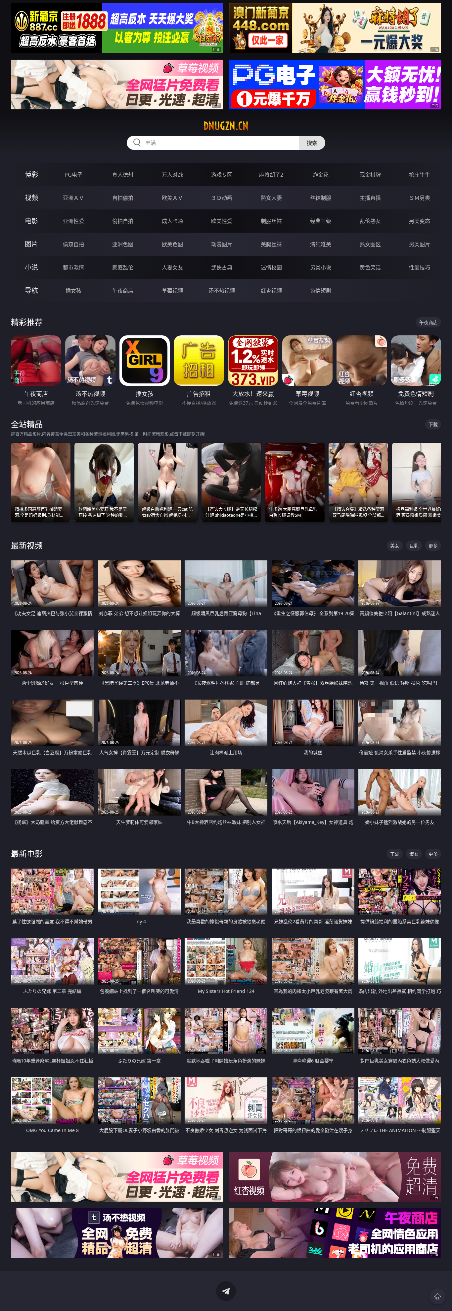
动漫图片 (221, 244)
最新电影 (27, 853)
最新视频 (27, 545)
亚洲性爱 (73, 221)
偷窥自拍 (73, 244)
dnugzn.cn (226, 126)
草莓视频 (172, 290)
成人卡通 (172, 221)
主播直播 (370, 197)
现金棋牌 (370, 174)
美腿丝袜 (271, 244)
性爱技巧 (419, 267)
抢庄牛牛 (419, 174)
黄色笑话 (370, 267)
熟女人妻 (271, 197)
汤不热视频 (221, 290)
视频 (31, 197)
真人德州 (122, 174)
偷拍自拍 (122, 221)
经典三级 (320, 221)
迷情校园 (271, 267)
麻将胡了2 (271, 174)
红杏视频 (271, 290)
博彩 (31, 174)
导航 (31, 290)
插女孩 (73, 290)
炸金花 (321, 174)
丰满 (394, 854)
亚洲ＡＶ (73, 197)
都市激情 (73, 267)
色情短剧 (320, 290)
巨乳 (414, 545)
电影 (31, 220)
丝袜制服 (320, 197)
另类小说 (320, 267)
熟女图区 (370, 244)
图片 (31, 244)
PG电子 (73, 174)
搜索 (312, 142)
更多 (433, 545)
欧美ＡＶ (172, 197)
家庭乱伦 (122, 267)
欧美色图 (172, 244)
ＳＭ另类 (419, 197)
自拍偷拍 (122, 197)
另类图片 (419, 244)
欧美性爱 (221, 221)
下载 (433, 424)
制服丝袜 (271, 221)
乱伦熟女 (370, 221)
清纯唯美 (320, 244)
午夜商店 (122, 290)
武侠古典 (221, 267)
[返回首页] (437, 1296)
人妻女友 (172, 267)
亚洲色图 (122, 244)
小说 (31, 267)
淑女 (414, 854)
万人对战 (172, 174)
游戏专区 (221, 174)
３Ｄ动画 (221, 197)
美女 (394, 545)
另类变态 (419, 221)
